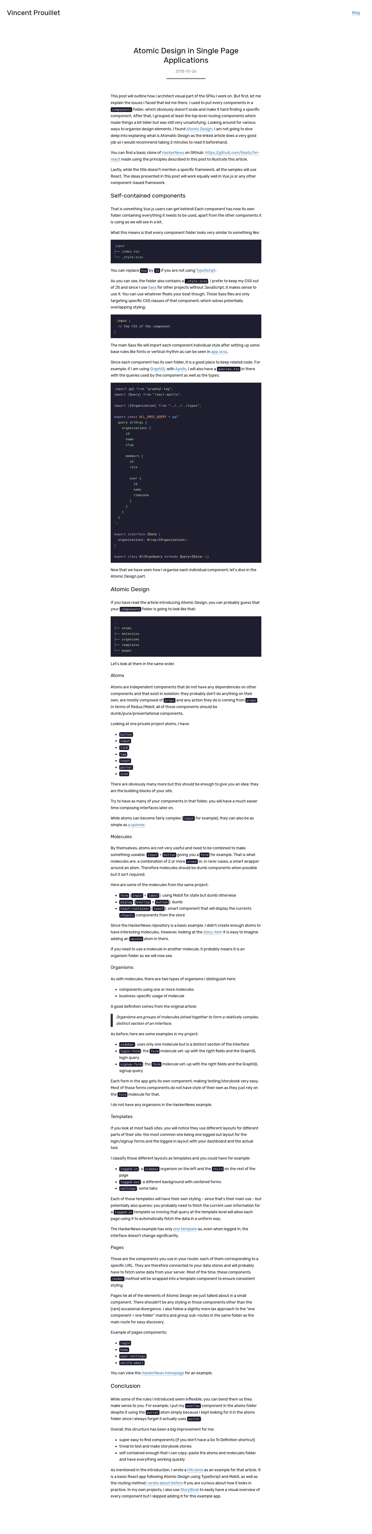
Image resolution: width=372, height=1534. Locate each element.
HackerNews (173, 152)
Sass (152, 287)
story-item (212, 932)
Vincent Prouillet (33, 13)
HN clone (195, 1470)
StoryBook (189, 1489)
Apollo (180, 369)
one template (185, 1229)
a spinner (136, 824)
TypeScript (205, 270)
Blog (356, 12)
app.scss (219, 351)
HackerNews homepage (163, 1373)
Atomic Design (199, 129)
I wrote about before (164, 1483)
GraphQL (158, 369)
